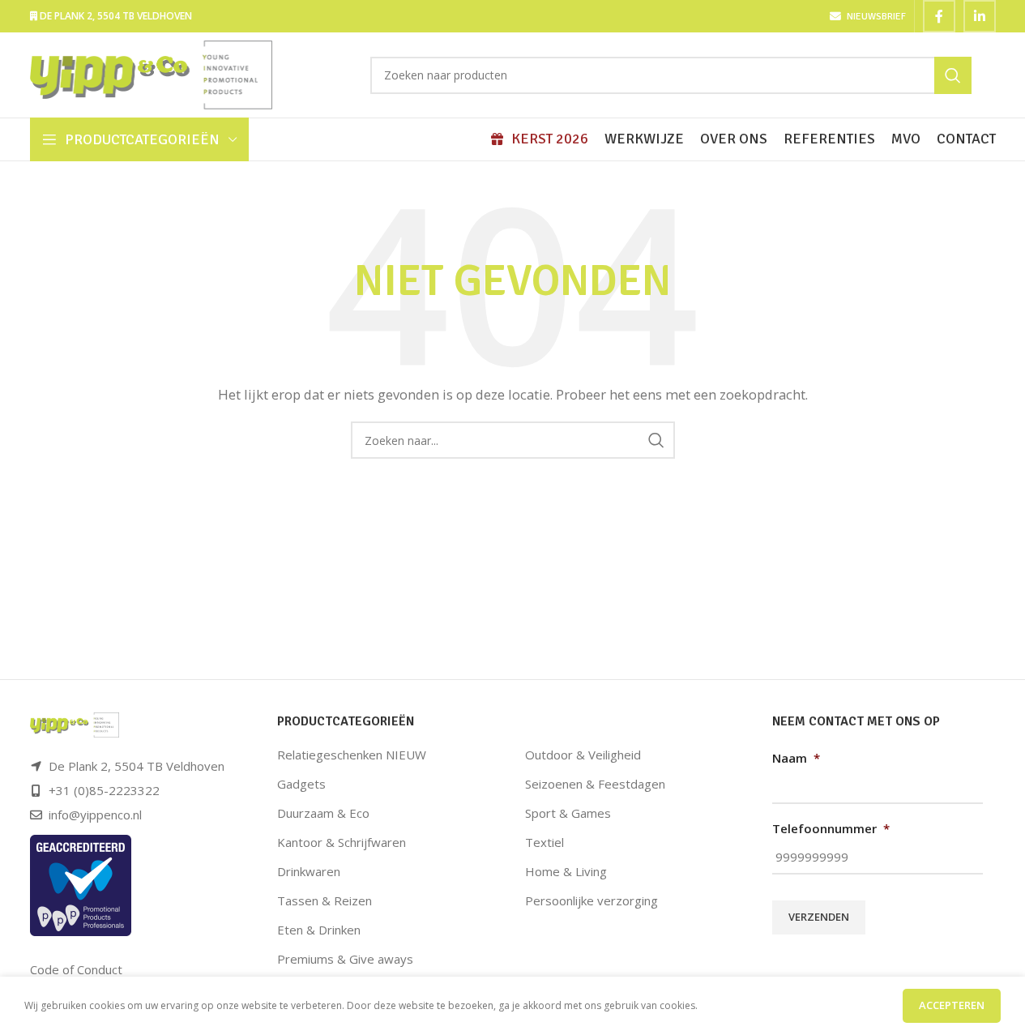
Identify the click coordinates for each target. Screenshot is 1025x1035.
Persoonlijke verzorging (591, 900)
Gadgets (301, 784)
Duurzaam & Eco (323, 813)
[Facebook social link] (939, 16)
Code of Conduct (76, 969)
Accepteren (951, 1005)
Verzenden (818, 916)
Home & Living (566, 871)
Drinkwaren (308, 871)
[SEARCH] (953, 75)
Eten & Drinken (319, 930)
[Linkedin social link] (979, 16)
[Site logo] (151, 74)
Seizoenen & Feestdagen (595, 784)
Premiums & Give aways (345, 959)
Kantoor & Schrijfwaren (341, 842)
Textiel (544, 842)
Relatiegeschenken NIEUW (351, 754)
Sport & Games (568, 813)
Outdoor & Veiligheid (583, 754)
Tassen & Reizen (324, 900)
